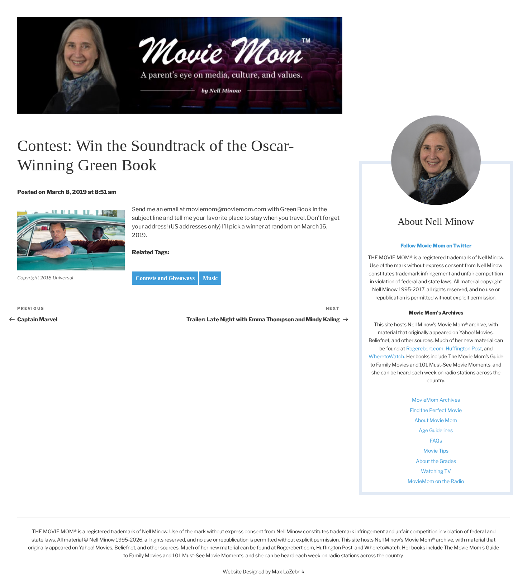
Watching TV (436, 471)
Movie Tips (435, 451)
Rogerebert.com (424, 348)
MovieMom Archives (436, 400)
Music (210, 278)
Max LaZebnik (288, 571)
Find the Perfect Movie (436, 410)
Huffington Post (464, 348)
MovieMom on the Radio (436, 481)
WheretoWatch (386, 356)
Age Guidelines (436, 430)
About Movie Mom (435, 420)
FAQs (436, 441)
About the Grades (436, 461)
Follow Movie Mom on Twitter (435, 245)
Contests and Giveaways (165, 278)
